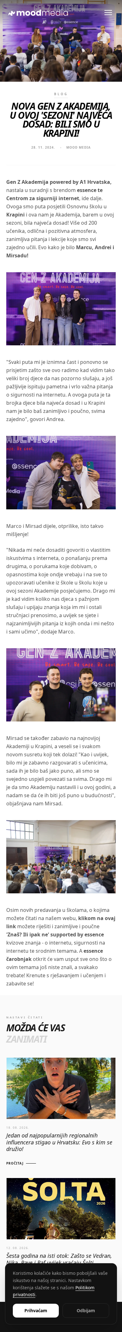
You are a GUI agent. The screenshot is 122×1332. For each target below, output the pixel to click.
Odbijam (86, 1310)
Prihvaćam (35, 1310)
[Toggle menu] (108, 12)
